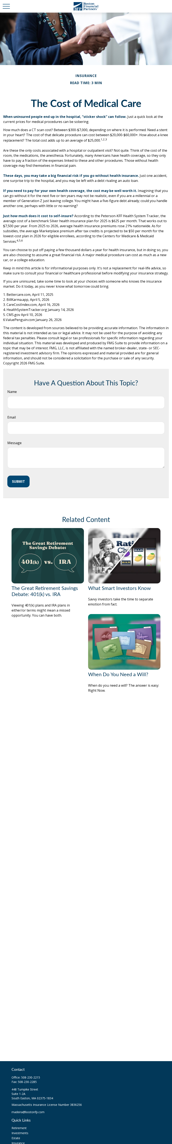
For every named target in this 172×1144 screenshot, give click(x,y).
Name (12, 391)
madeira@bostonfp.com (28, 1112)
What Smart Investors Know (119, 588)
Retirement (19, 1128)
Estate (16, 1138)
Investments (20, 1133)
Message (14, 443)
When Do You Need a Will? (118, 674)
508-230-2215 (30, 1077)
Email (11, 417)
